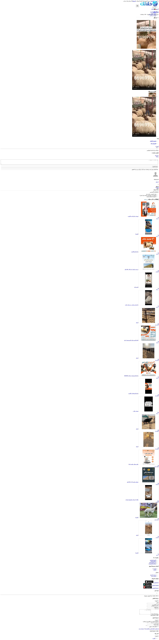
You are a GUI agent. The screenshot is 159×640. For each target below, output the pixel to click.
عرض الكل (146, 199)
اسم (157, 602)
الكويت (154, 638)
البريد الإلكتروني (155, 604)
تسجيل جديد (153, 13)
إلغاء (157, 615)
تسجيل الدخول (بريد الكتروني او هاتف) (151, 621)
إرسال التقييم (155, 166)
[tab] (78, 141)
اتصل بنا (154, 568)
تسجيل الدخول (153, 11)
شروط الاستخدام (152, 562)
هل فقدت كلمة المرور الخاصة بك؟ (151, 628)
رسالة (155, 614)
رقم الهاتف (156, 607)
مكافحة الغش (153, 561)
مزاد (157, 155)
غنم (155, 155)
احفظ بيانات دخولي (153, 626)
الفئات (154, 569)
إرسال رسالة (153, 615)
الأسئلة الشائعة (153, 560)
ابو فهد (157, 181)
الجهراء (157, 146)
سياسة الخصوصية (152, 563)
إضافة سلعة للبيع (152, 14)
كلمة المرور (156, 624)
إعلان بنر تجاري (153, 15)
